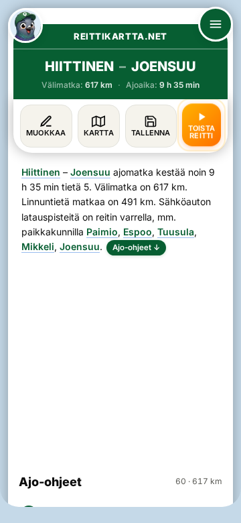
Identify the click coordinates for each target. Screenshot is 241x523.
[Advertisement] (120, 359)
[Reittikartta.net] (25, 25)
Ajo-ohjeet (136, 247)
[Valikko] (215, 24)
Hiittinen (40, 172)
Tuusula (175, 231)
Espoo (137, 231)
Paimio (102, 231)
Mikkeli (37, 246)
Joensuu (90, 172)
